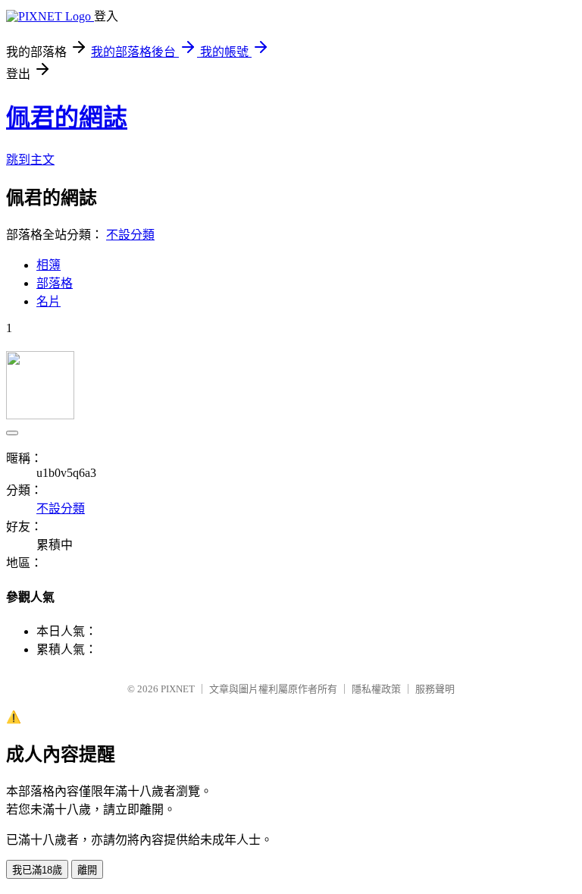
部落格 (54, 283)
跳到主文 (30, 159)
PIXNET (178, 689)
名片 (48, 301)
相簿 (48, 265)
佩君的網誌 (66, 117)
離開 (87, 870)
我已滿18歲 (37, 870)
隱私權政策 (376, 689)
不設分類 (130, 234)
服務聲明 (435, 689)
